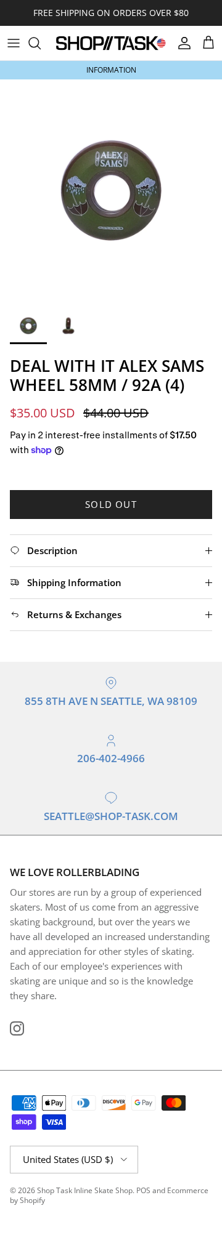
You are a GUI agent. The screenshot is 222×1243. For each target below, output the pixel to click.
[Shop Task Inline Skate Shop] (111, 43)
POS (143, 1190)
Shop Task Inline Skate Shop (85, 1190)
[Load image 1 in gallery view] (111, 190)
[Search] (40, 43)
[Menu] (13, 43)
